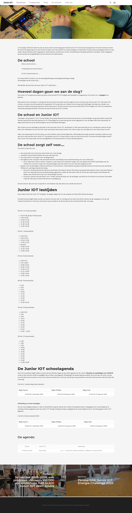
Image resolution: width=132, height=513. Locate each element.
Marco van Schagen (17, 38)
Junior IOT (8, 3)
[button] (114, 3)
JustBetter (87, 505)
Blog (30, 38)
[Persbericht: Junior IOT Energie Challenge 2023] (99, 481)
